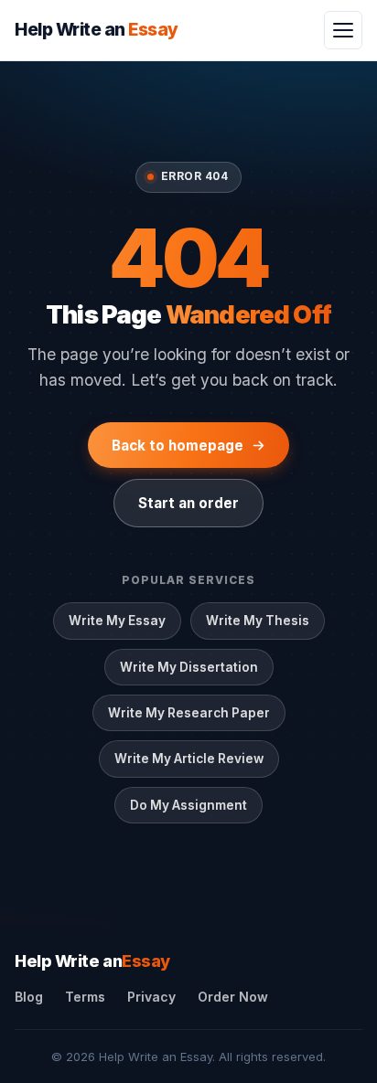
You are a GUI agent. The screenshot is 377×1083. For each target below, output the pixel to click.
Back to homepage (177, 445)
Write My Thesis (257, 620)
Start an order (188, 503)
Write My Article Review (189, 758)
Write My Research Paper (189, 713)
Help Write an (92, 961)
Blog (29, 996)
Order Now (233, 996)
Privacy (151, 996)
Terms (85, 996)
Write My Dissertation (189, 667)
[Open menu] (343, 30)
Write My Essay (117, 620)
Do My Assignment (188, 805)
